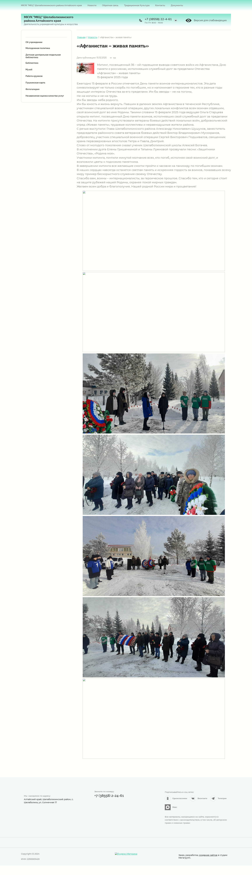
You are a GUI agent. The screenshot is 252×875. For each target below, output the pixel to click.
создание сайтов (208, 855)
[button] (175, 20)
